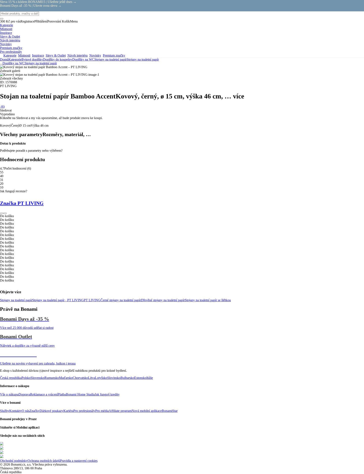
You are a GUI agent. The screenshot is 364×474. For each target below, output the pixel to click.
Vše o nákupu (9, 394)
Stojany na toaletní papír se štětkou (208, 300)
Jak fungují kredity (107, 394)
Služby (4, 411)
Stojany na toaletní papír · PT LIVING (58, 300)
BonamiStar (170, 411)
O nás (25, 411)
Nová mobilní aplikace (147, 411)
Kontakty (15, 411)
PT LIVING (92, 300)
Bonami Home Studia (80, 394)
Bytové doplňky (32, 59)
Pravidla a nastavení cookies (79, 460)
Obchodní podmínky (14, 460)
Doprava (24, 394)
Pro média (102, 411)
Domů (4, 59)
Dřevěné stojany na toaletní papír (163, 300)
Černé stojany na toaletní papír (120, 300)
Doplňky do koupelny (57, 59)
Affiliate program (120, 411)
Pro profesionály (84, 411)
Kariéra (68, 411)
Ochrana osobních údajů (44, 460)
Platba (62, 394)
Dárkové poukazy (51, 411)
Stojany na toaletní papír (143, 59)
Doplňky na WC (83, 59)
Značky (34, 411)
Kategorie (14, 59)
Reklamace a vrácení (44, 394)
